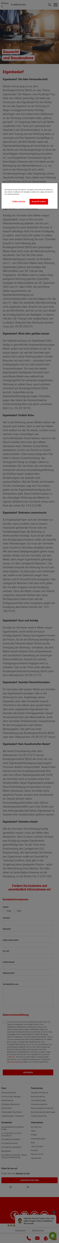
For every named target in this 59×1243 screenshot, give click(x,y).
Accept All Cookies (39, 201)
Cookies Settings (18, 201)
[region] (30, 196)
